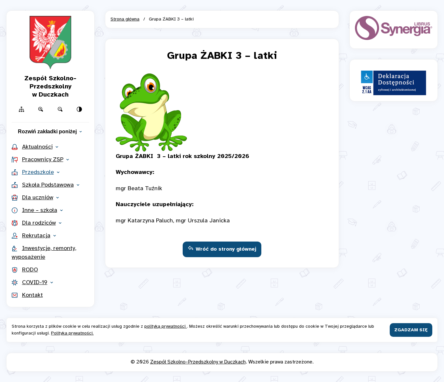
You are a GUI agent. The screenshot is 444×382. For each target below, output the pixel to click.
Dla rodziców (39, 223)
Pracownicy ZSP (42, 160)
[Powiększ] (41, 109)
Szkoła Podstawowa (48, 185)
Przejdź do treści (222, 9)
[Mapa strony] (21, 109)
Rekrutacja (36, 236)
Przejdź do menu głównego (222, 9)
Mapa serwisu (222, 9)
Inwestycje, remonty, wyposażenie (44, 252)
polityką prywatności (165, 326)
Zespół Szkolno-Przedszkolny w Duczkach (198, 362)
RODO (30, 270)
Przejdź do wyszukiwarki (222, 9)
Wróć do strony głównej (226, 249)
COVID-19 (34, 283)
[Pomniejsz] (60, 109)
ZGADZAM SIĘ (411, 330)
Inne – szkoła (39, 210)
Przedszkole (38, 172)
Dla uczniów (37, 198)
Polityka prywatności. (72, 333)
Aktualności (37, 147)
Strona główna (125, 19)
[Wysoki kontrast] (79, 109)
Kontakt (32, 295)
